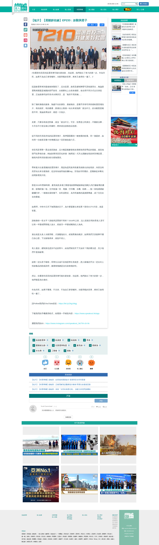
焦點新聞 (44, 9)
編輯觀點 (69, 517)
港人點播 (56, 9)
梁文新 (104, 539)
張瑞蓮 (29, 534)
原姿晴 (94, 534)
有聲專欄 (80, 9)
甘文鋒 (66, 539)
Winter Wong (93, 539)
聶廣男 (81, 539)
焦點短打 (53, 534)
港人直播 (68, 9)
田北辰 (43, 536)
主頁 (33, 9)
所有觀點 (69, 519)
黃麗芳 (55, 539)
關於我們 (115, 515)
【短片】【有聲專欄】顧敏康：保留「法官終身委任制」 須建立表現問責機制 (61, 389)
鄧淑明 (106, 536)
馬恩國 (86, 536)
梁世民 (78, 534)
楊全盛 (111, 536)
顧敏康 (34, 534)
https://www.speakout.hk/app (87, 313)
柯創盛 (39, 539)
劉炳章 (72, 534)
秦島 (28, 536)
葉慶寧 (75, 536)
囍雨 (40, 541)
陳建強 (81, 536)
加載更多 (68, 417)
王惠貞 (59, 536)
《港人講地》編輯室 (43, 534)
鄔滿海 (49, 536)
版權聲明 (115, 520)
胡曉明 (33, 536)
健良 (76, 539)
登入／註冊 (140, 9)
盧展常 (86, 539)
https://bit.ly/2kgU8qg (68, 303)
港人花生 (103, 9)
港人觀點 (92, 9)
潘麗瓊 (70, 536)
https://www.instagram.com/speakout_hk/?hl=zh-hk (67, 323)
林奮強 (35, 541)
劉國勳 (34, 539)
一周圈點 (59, 534)
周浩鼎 (38, 536)
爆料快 (114, 528)
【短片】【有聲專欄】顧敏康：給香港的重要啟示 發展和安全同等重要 (58, 380)
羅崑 (108, 539)
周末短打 (66, 534)
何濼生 (88, 534)
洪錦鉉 (45, 539)
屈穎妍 (24, 534)
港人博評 (115, 9)
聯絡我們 (115, 524)
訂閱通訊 (144, 4)
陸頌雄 (50, 539)
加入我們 (115, 522)
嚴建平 (61, 539)
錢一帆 (24, 536)
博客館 (99, 517)
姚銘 (112, 539)
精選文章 (29, 541)
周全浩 (91, 536)
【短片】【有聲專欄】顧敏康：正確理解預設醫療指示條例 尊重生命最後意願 (61, 384)
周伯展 (65, 536)
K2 (99, 539)
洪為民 (100, 536)
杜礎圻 (71, 539)
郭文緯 (109, 534)
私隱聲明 (115, 517)
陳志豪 (24, 541)
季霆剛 (54, 536)
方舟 (96, 536)
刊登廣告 (115, 526)
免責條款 (115, 519)
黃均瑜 (24, 539)
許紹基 (99, 534)
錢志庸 (29, 539)
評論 (101, 401)
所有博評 (99, 519)
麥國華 (104, 534)
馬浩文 (83, 534)
